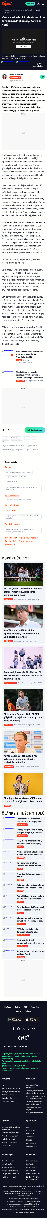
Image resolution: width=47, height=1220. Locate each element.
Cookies (36, 1204)
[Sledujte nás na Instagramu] (18, 1028)
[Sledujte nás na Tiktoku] (28, 1028)
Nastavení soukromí (16, 1207)
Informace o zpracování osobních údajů (20, 1204)
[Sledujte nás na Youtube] (33, 1028)
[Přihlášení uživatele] (38, 3)
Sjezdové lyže (11, 541)
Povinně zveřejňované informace (23, 1212)
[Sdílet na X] (8, 430)
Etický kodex (40, 1209)
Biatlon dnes (10, 538)
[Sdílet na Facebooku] (3, 430)
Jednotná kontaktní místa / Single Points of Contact (18, 1209)
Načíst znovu (23, 46)
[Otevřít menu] (43, 3)
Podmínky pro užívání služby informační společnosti (23, 1201)
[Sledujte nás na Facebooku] (13, 1028)
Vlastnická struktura (30, 1207)
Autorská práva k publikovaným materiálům (23, 1198)
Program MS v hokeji (27, 538)
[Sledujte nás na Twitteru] (23, 1028)
